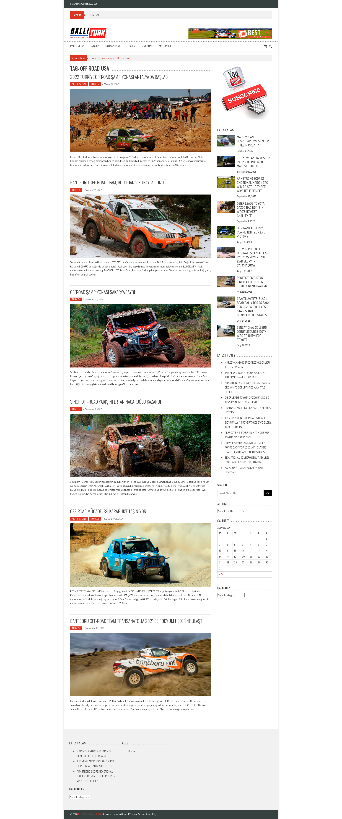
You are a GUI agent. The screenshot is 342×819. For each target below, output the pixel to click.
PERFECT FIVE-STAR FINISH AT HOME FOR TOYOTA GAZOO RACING (252, 282)
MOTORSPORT (112, 46)
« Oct (221, 574)
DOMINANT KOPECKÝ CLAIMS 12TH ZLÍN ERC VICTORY (251, 232)
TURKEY (131, 46)
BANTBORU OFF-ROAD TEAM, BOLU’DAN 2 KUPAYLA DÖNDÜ (118, 182)
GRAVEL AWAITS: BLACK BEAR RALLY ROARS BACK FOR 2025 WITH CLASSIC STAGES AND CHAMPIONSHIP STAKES (253, 307)
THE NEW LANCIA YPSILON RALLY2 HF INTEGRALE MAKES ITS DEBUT (124, 15)
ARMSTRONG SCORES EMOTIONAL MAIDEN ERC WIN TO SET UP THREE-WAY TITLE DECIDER (252, 185)
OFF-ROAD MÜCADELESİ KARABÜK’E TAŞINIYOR (108, 511)
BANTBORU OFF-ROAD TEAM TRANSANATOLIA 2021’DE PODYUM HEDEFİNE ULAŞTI (136, 620)
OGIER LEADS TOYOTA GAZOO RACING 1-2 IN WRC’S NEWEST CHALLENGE (251, 209)
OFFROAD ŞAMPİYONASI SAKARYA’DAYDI (102, 291)
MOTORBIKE (165, 46)
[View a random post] (265, 46)
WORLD (95, 46)
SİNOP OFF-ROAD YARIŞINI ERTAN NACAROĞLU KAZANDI (115, 401)
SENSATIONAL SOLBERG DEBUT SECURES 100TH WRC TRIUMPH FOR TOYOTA (252, 334)
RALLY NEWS (77, 46)
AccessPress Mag (147, 814)
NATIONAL (147, 46)
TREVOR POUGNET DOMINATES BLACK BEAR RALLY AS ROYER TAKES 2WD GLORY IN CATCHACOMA (252, 257)
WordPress (122, 814)
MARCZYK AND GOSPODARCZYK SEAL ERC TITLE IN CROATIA (254, 141)
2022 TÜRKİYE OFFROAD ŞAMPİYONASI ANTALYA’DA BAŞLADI (119, 76)
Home (131, 751)
